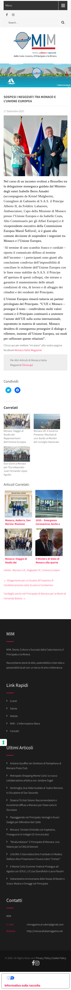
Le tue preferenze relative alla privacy (39, 978)
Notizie (14, 716)
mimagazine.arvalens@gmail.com (45, 924)
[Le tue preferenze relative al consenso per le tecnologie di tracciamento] (3, 742)
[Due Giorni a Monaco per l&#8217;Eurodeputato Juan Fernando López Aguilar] (17, 454)
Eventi (13, 701)
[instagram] (13, 15)
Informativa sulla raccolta (22, 985)
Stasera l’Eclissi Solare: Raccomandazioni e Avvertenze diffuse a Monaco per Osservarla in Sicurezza (31, 804)
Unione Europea (51, 570)
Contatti (14, 731)
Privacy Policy (43, 958)
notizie (7, 570)
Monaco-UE (19, 570)
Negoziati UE (34, 570)
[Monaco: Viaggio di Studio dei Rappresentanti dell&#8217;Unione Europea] (17, 421)
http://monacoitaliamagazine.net (45, 931)
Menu (8, 5)
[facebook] (7, 15)
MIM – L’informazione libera (25, 723)
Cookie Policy (59, 958)
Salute (13, 708)
